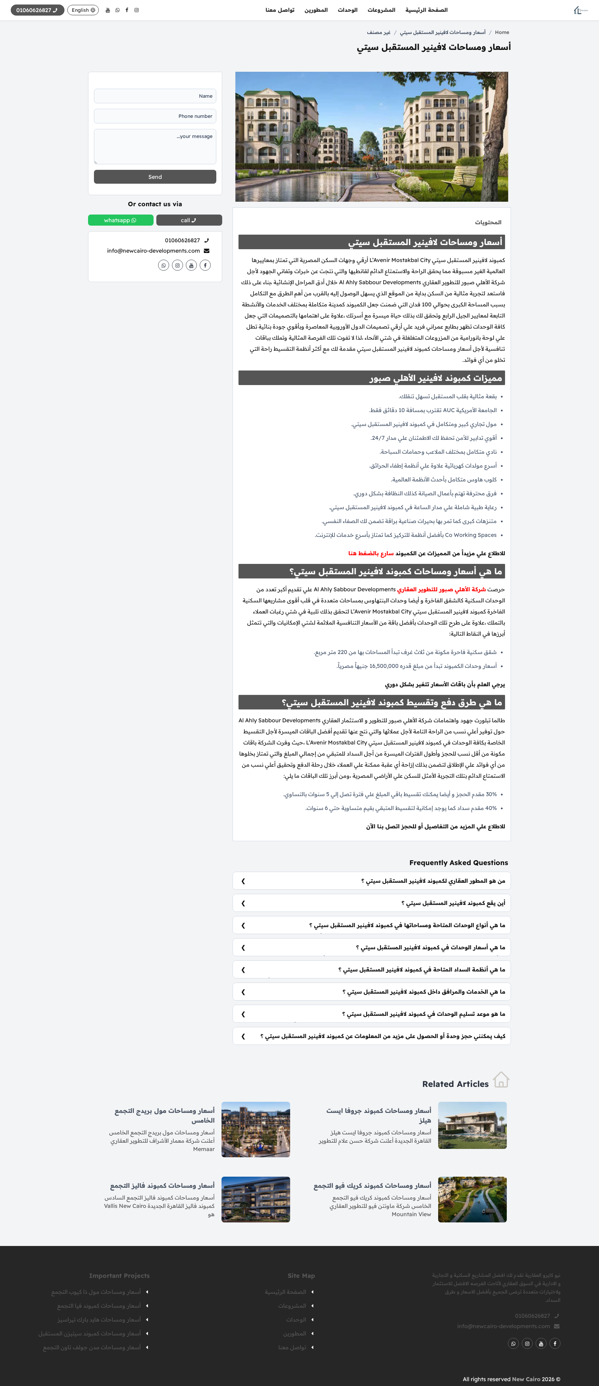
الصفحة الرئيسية (427, 10)
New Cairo (526, 1379)
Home (502, 32)
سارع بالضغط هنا (371, 553)
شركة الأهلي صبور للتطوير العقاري (441, 589)
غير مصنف (379, 32)
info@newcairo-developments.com (153, 250)
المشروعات (382, 10)
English (80, 10)
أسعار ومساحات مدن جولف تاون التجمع (92, 1347)
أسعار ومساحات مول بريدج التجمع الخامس (165, 1115)
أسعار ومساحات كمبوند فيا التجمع (99, 1305)
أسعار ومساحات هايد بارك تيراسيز (99, 1319)
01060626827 (182, 240)
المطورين (316, 10)
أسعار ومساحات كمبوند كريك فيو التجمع (372, 1185)
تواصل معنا (280, 10)
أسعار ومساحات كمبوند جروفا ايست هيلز (379, 1115)
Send (155, 176)
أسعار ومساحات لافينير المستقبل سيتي (443, 32)
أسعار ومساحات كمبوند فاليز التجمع (162, 1185)
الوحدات (348, 10)
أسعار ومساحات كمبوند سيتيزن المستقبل (89, 1333)
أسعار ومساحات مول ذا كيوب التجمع (96, 1291)
